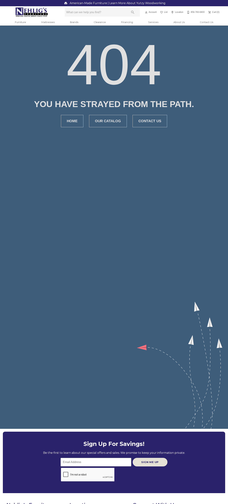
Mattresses (48, 22)
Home (72, 121)
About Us (179, 22)
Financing (127, 22)
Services (153, 22)
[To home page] (31, 12)
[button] (146, 12)
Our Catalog (108, 121)
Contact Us (206, 22)
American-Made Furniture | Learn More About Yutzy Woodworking (117, 3)
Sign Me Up (150, 462)
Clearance (100, 22)
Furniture (20, 22)
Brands (74, 22)
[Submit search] (132, 12)
